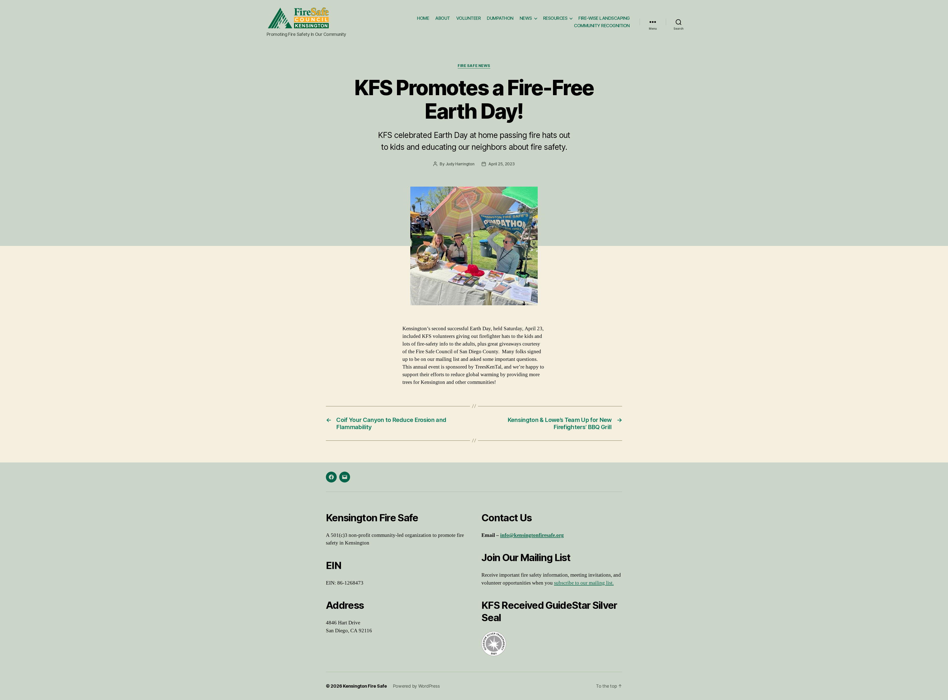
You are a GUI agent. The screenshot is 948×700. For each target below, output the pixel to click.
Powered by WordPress (416, 686)
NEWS (526, 18)
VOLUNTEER (468, 18)
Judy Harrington (460, 163)
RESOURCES (555, 18)
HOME (423, 18)
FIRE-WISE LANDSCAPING (604, 18)
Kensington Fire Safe (365, 686)
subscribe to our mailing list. (584, 583)
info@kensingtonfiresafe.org (532, 535)
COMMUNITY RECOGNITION (602, 25)
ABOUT (442, 18)
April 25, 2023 (501, 163)
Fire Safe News (474, 66)
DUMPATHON (500, 18)
